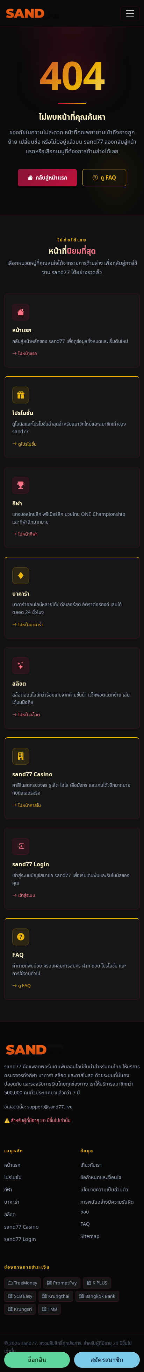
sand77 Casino (21, 1226)
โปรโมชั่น (13, 1177)
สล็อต (10, 1214)
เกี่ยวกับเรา (91, 1164)
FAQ (85, 1224)
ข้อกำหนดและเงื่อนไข (100, 1177)
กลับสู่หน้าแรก (51, 177)
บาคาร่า (11, 1201)
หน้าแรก (12, 1164)
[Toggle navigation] (130, 13)
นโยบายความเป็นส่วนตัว (104, 1189)
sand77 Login (20, 1239)
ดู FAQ (108, 177)
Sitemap (90, 1236)
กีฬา (8, 1189)
